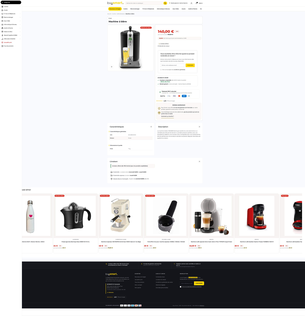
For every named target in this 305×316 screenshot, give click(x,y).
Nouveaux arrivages (140, 277)
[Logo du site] (115, 3)
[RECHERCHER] (165, 3)
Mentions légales (160, 285)
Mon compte (138, 285)
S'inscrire (190, 65)
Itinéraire (111, 292)
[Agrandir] (112, 67)
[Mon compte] (191, 3)
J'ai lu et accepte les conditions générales (192, 286)
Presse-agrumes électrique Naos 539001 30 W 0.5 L (76, 241)
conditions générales (179, 69)
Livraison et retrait (161, 279)
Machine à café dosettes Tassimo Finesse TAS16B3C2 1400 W (257, 241)
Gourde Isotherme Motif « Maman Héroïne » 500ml (30, 241)
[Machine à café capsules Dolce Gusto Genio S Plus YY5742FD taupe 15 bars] (211, 216)
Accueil (109, 13)
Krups (110, 18)
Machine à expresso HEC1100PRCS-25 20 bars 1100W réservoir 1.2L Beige (121, 241)
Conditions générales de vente (164, 282)
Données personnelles (162, 287)
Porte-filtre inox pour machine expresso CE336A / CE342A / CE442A (166, 241)
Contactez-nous (160, 277)
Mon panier (138, 287)
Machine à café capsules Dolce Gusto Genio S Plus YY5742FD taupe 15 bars (211, 241)
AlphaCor (202, 305)
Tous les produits (139, 282)
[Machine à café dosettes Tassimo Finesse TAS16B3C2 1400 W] (257, 216)
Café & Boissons (121, 13)
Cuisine (114, 13)
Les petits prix (138, 279)
